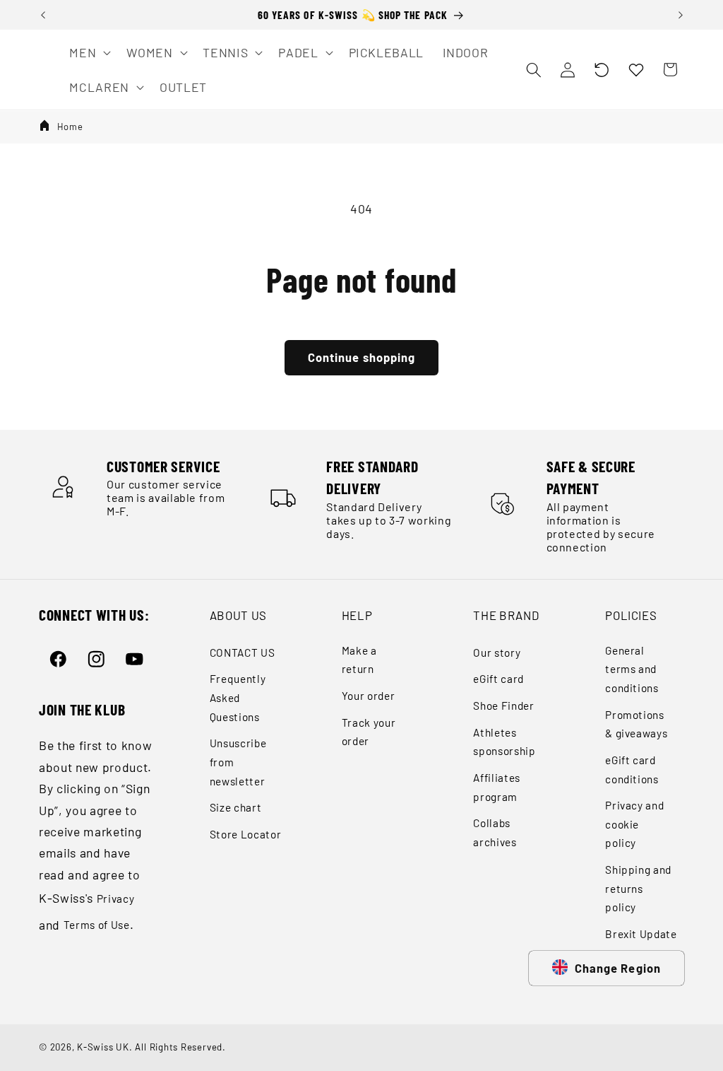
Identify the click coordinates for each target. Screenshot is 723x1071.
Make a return (359, 660)
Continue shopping (362, 357)
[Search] (533, 69)
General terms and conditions (632, 669)
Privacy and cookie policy (634, 824)
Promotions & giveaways (636, 724)
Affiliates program (496, 787)
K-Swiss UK (103, 1047)
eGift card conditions (632, 769)
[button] (602, 69)
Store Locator (246, 834)
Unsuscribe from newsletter (238, 762)
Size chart (236, 807)
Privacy (116, 898)
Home (70, 126)
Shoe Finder (503, 705)
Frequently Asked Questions (238, 697)
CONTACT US (242, 652)
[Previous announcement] (43, 15)
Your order (368, 695)
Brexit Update (641, 933)
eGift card (498, 678)
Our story (496, 652)
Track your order (369, 732)
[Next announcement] (680, 15)
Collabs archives (494, 832)
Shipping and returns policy (638, 888)
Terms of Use (97, 924)
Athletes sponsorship (504, 742)
